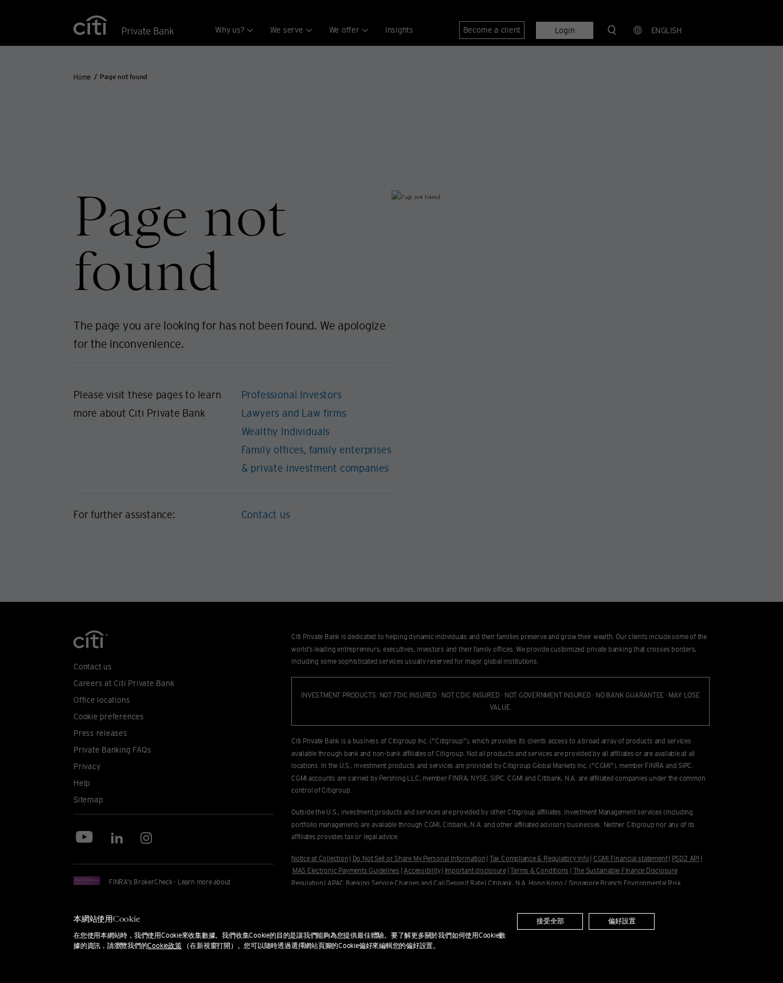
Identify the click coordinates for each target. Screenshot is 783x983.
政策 (164, 945)
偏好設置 (622, 921)
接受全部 (550, 921)
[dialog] (391, 934)
